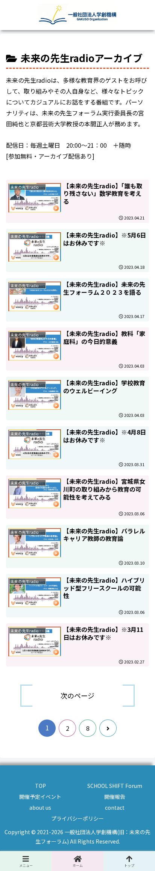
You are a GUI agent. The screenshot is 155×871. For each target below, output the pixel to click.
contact (115, 807)
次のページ (77, 695)
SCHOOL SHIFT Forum (114, 785)
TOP (40, 785)
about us (40, 807)
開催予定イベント (40, 796)
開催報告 (114, 796)
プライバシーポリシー (77, 818)
